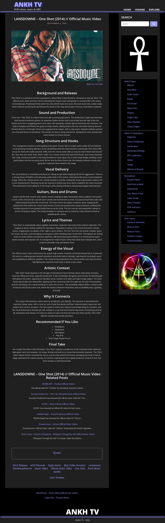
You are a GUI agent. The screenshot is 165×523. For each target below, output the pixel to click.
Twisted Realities (134, 241)
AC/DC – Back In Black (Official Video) (58, 404)
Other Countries (134, 203)
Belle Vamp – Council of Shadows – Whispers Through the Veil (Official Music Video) (58, 434)
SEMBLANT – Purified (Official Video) (58, 384)
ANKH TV (28, 4)
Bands (130, 99)
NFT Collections (134, 155)
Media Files (132, 108)
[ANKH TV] (139, 71)
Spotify (57, 471)
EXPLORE (154, 9)
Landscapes (132, 146)
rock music (94, 468)
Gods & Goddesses (135, 142)
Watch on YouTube (94, 84)
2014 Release (20, 465)
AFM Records (37, 465)
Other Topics (129, 219)
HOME (127, 9)
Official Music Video (61, 468)
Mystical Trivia (133, 232)
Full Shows (132, 104)
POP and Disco (133, 207)
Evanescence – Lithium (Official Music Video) (58, 424)
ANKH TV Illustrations (133, 133)
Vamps (130, 165)
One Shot (80, 468)
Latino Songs (133, 198)
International (129, 176)
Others (130, 160)
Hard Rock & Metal (135, 184)
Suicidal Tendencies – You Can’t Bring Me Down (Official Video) (58, 394)
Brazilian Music (133, 180)
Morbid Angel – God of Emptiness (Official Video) (58, 414)
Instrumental (132, 189)
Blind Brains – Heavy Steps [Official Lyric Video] (56, 493)
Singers (130, 113)
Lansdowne (95, 465)
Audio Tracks (132, 94)
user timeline (57, 477)
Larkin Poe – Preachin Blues (57, 498)
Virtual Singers (133, 127)
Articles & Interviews (136, 222)
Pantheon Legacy (134, 236)
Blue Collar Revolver (75, 465)
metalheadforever (22, 468)
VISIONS (140, 9)
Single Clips (132, 117)
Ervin (57, 453)
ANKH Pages (130, 81)
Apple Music (54, 465)
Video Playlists (133, 122)
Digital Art (131, 137)
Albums (130, 85)
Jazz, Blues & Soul (135, 194)
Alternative (131, 90)
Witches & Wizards (135, 169)
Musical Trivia (133, 227)
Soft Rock (131, 212)
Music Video (41, 468)
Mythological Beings (136, 151)
